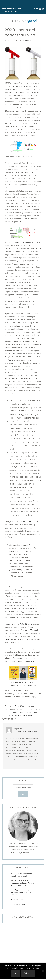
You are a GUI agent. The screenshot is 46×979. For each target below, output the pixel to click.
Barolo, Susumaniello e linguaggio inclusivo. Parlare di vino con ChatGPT (22, 883)
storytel (29, 715)
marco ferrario (31, 712)
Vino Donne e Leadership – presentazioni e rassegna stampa (22, 892)
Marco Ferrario (26, 522)
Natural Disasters (26, 624)
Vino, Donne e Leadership (21, 899)
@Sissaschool (21, 847)
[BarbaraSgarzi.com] (24, 21)
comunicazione (22, 709)
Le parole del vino (18, 904)
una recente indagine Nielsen (26, 242)
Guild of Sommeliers (32, 630)
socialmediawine (18, 715)
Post (28, 706)
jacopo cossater (18, 712)
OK (15, 973)
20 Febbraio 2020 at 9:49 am (26, 732)
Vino (32, 706)
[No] (43, 971)
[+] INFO (28, 973)
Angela (17, 729)
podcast (8, 715)
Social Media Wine (19, 354)
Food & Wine (20, 706)
